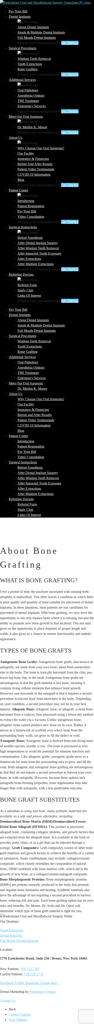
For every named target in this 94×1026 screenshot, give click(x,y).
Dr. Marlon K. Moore (32, 127)
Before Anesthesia (30, 238)
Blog (20, 180)
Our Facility (25, 153)
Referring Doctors (21, 274)
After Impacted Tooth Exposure (39, 253)
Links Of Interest (29, 295)
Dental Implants (20, 16)
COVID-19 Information (33, 174)
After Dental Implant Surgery (37, 243)
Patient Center (18, 190)
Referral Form (27, 285)
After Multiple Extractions (35, 264)
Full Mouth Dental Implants (36, 37)
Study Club (25, 290)
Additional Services (22, 80)
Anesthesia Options (30, 95)
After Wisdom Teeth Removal (38, 248)
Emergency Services (31, 106)
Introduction (25, 201)
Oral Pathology (27, 90)
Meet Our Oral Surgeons (26, 116)
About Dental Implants (33, 27)
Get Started (69, 43)
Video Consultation (30, 216)
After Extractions (29, 259)
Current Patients (20, 1014)
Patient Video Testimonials (35, 169)
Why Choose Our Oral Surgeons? (40, 148)
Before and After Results (34, 164)
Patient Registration (30, 206)
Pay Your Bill (18, 11)
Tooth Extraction (11, 930)
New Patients (18, 1020)
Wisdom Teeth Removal (34, 59)
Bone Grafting (27, 69)
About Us (15, 137)
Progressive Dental (43, 992)
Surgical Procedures (22, 48)
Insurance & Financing (33, 159)
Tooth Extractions (29, 64)
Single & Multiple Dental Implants (41, 32)
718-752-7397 (30, 969)
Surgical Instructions (23, 227)
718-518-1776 (34, 974)
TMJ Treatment (28, 101)
